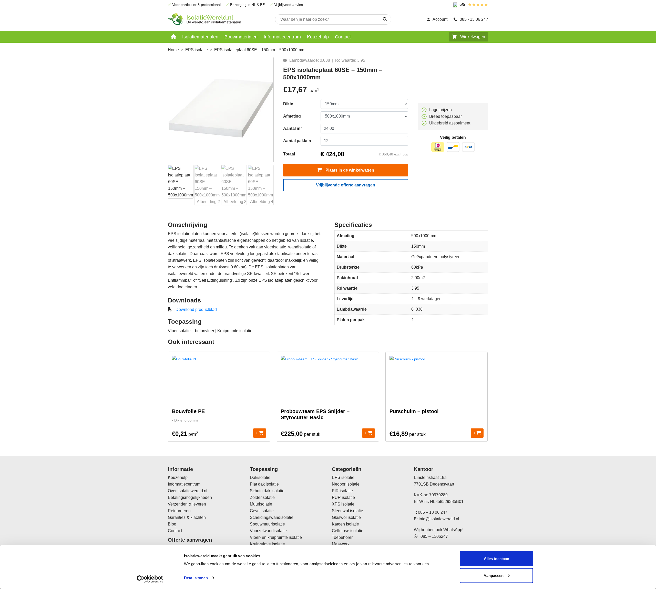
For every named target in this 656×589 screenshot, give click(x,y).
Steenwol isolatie (347, 511)
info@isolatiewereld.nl (439, 519)
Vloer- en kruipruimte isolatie (276, 537)
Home (173, 50)
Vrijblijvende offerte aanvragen (345, 185)
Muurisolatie (261, 504)
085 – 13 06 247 (432, 512)
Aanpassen (494, 575)
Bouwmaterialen (241, 36)
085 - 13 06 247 (474, 19)
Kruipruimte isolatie (267, 544)
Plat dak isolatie (264, 484)
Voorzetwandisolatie (268, 531)
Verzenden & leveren (187, 504)
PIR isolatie (342, 491)
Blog (172, 524)
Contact (343, 36)
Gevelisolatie (262, 511)
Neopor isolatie (346, 484)
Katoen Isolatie (345, 524)
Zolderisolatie (262, 497)
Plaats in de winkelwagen (349, 170)
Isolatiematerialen (200, 36)
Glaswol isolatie (346, 517)
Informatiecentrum (282, 36)
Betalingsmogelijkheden (190, 497)
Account (440, 19)
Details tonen (196, 578)
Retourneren (179, 511)
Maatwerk (341, 544)
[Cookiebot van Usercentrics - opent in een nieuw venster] (150, 579)
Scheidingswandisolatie (271, 517)
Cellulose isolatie (347, 531)
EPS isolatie (196, 50)
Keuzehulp (318, 36)
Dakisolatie (260, 477)
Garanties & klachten (187, 517)
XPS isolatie (343, 504)
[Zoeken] (384, 19)
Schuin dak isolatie (267, 491)
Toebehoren (343, 537)
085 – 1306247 (432, 536)
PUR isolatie (343, 497)
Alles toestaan (496, 558)
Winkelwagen (472, 37)
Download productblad (196, 309)
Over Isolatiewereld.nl (187, 491)
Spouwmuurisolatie (267, 524)
